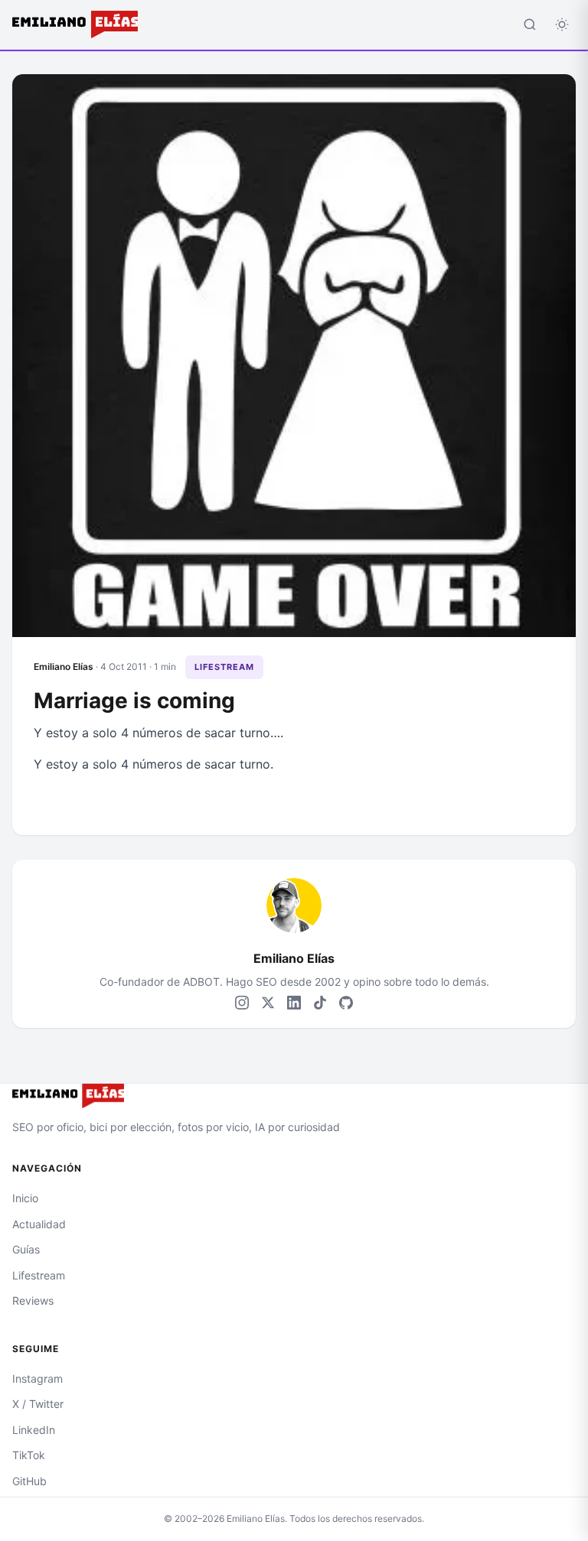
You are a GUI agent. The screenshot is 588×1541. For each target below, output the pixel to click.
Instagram (37, 1378)
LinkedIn (33, 1429)
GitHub (29, 1480)
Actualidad (39, 1224)
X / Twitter (38, 1403)
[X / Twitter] (268, 1002)
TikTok (28, 1454)
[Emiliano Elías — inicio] (294, 1096)
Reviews (33, 1300)
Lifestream (224, 667)
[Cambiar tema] (562, 24)
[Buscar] (530, 24)
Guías (26, 1249)
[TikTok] (320, 1002)
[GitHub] (346, 1002)
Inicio (25, 1198)
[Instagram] (242, 1002)
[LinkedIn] (294, 1002)
